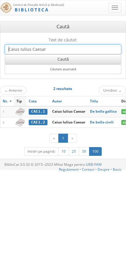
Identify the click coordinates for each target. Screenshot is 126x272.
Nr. (6, 101)
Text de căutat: (63, 40)
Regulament (69, 169)
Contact (88, 169)
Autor (57, 101)
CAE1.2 (38, 122)
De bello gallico (103, 111)
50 (84, 151)
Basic (117, 169)
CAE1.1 (38, 111)
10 (64, 151)
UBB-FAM (94, 164)
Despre (104, 169)
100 (95, 151)
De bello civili (102, 122)
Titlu (94, 101)
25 (74, 151)
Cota (33, 101)
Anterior (13, 90)
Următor (112, 90)
